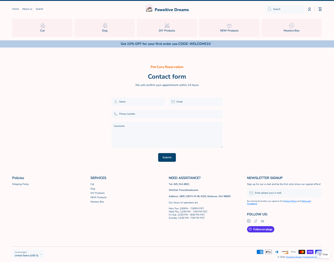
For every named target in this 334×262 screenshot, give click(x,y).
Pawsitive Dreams (294, 257)
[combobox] (284, 9)
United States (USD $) (26, 255)
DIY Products (97, 193)
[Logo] (167, 9)
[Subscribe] (317, 193)
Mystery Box (97, 201)
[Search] (268, 9)
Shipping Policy (20, 184)
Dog (92, 188)
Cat (92, 184)
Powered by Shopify (312, 257)
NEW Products (98, 197)
